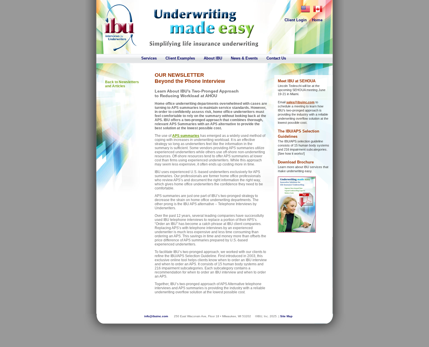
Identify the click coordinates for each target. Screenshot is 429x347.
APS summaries (185, 136)
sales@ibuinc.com (300, 102)
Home (317, 20)
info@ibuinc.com (156, 316)
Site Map (286, 316)
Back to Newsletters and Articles (122, 84)
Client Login (296, 20)
